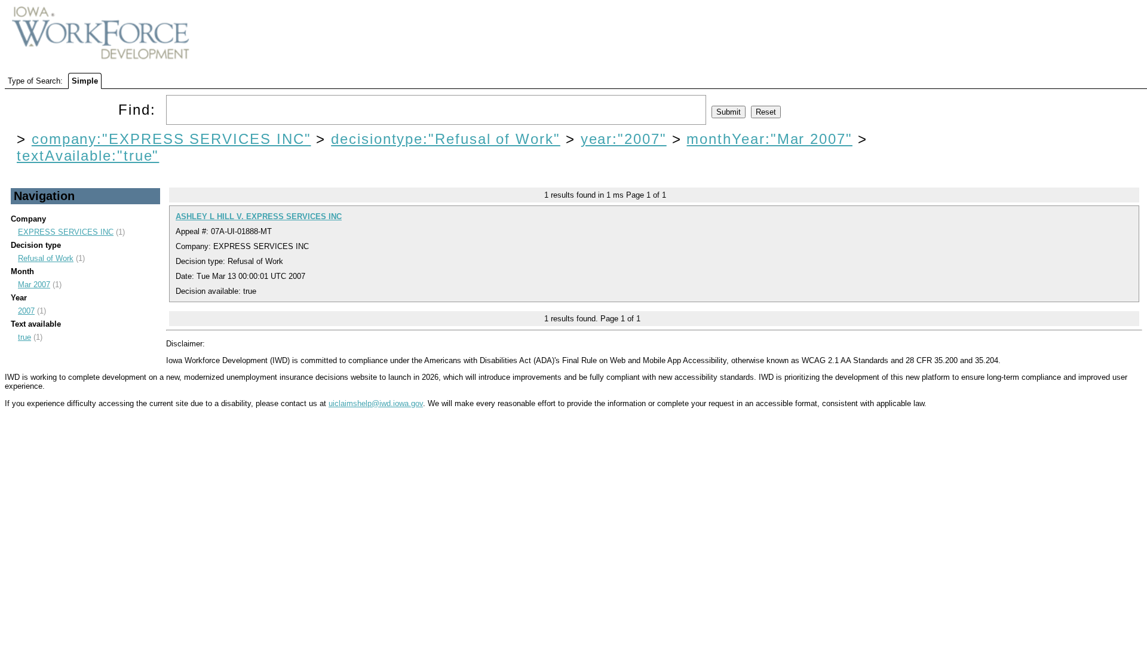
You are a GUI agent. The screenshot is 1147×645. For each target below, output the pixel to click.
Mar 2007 (34, 284)
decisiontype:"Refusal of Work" (445, 139)
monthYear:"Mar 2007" (769, 139)
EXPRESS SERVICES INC (66, 232)
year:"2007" (624, 139)
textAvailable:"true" (88, 156)
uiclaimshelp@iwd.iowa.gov (376, 403)
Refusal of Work (45, 258)
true (24, 337)
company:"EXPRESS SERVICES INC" (171, 139)
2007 (26, 310)
